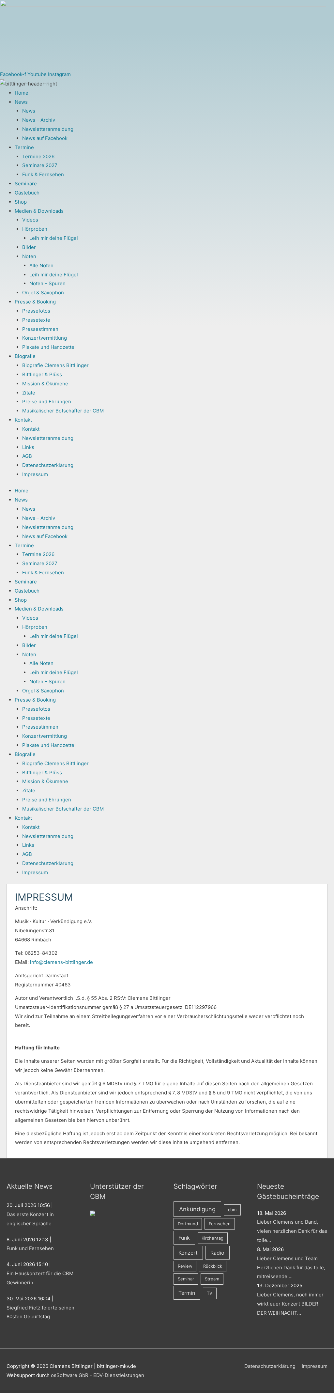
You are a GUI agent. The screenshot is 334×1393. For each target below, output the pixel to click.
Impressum (35, 474)
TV (209, 1293)
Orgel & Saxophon (43, 292)
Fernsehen (220, 1223)
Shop (21, 202)
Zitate (28, 393)
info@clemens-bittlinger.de (61, 962)
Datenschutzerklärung (47, 465)
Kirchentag (212, 1238)
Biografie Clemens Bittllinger (55, 365)
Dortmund (188, 1223)
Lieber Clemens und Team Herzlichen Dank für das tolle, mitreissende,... (291, 1267)
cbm (232, 1209)
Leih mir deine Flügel (53, 238)
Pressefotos (36, 311)
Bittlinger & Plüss (42, 374)
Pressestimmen (40, 329)
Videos (30, 220)
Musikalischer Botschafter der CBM (63, 411)
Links (28, 447)
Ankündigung (197, 1209)
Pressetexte (36, 320)
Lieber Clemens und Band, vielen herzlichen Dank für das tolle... (292, 1231)
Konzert (188, 1252)
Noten (29, 256)
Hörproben (34, 229)
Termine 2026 (38, 156)
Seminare (26, 183)
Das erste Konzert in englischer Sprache (30, 1219)
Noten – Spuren (47, 283)
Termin (186, 1293)
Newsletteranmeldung (47, 129)
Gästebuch (27, 193)
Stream (212, 1278)
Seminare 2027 (39, 165)
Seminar (186, 1278)
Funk (184, 1237)
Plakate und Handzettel (49, 347)
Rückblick (212, 1266)
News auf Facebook (45, 138)
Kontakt (23, 420)
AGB (27, 456)
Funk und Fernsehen (30, 1248)
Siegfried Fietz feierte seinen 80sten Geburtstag (40, 1312)
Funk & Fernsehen (43, 174)
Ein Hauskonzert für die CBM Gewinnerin (40, 1278)
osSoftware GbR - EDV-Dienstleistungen (97, 1375)
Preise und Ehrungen (46, 401)
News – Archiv (38, 120)
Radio (217, 1252)
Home (21, 93)
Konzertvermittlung (44, 338)
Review (185, 1266)
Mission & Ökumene (45, 383)
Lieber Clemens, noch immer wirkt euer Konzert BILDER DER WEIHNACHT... (290, 1304)
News (21, 102)
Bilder (29, 247)
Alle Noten (41, 265)
